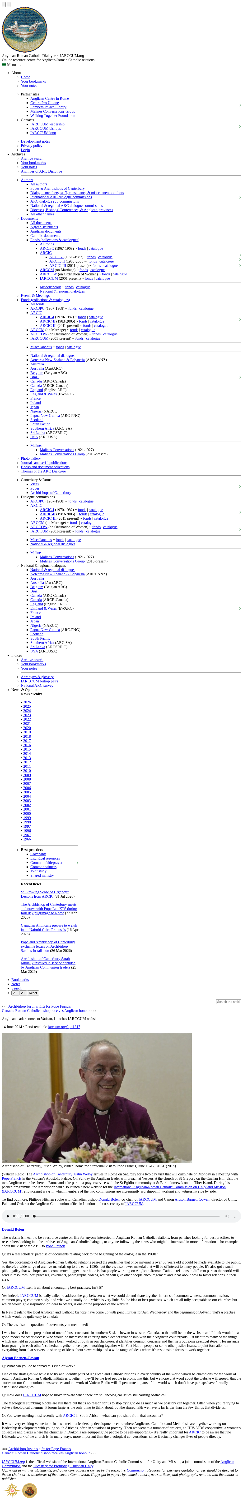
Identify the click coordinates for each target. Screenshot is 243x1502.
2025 (27, 706)
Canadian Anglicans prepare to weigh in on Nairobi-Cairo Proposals (49, 927)
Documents (29, 218)
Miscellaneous (50, 287)
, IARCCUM (28, 1295)
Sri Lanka (37, 433)
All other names (42, 214)
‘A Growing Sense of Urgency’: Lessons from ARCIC (45, 894)
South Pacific (40, 424)
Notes (15, 984)
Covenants (38, 854)
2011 (27, 766)
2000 (27, 813)
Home (25, 77)
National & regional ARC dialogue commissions (66, 206)
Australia (37, 364)
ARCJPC (47, 248)
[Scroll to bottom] (8, 4)
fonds (82, 248)
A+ (23, 993)
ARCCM (47, 270)
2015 (27, 749)
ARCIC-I (56, 257)
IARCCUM (49, 278)
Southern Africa (42, 428)
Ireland (35, 403)
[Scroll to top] (4, 4)
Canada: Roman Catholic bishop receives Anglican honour (46, 1011)
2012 (27, 762)
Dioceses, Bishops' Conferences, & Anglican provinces (71, 210)
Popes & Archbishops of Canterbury (57, 188)
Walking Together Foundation (52, 116)
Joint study (38, 871)
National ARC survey (37, 685)
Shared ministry (42, 875)
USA (34, 437)
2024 (27, 711)
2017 (27, 741)
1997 (27, 826)
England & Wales (43, 394)
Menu (11, 65)
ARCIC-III (57, 266)
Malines (36, 445)
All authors (38, 184)
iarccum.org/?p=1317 (64, 1027)
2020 (27, 728)
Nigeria (36, 411)
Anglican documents (45, 231)
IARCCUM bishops (45, 128)
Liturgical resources (45, 858)
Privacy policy (31, 146)
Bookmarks (20, 980)
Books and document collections (45, 467)
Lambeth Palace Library (48, 107)
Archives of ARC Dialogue (41, 171)
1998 (27, 822)
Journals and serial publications (44, 463)
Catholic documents (45, 236)
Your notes (29, 86)
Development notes (35, 141)
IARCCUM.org (13, 1462)
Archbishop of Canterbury (52, 1174)
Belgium (36, 373)
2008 (27, 779)
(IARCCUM (11, 1191)
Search (16, 988)
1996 (27, 831)
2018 (27, 736)
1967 (27, 835)
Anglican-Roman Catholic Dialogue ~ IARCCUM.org (43, 56)
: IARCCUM (15, 1287)
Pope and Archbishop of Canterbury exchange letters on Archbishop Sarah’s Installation (48, 946)
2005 (27, 792)
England (36, 390)
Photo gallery (31, 458)
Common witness (43, 867)
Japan (34, 407)
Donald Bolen (109, 1199)
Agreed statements (44, 227)
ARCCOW (48, 274)
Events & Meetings (35, 295)
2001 (27, 809)
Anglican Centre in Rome (49, 98)
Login (25, 150)
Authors (27, 180)
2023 (27, 715)
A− (15, 993)
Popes (34, 488)
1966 (27, 839)
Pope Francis (11, 1178)
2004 (27, 796)
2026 (27, 702)
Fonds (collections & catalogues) (54, 240)
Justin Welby (83, 1174)
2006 (27, 788)
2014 (27, 753)
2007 (27, 783)
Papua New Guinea (45, 415)
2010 (27, 771)
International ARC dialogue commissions (61, 197)
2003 (27, 801)
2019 (27, 732)
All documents (41, 223)
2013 (27, 758)
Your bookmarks (33, 81)
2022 (27, 719)
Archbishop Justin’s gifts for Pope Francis (39, 1006)
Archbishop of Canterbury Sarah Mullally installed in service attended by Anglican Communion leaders (48, 963)
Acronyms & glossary (37, 677)
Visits (34, 484)
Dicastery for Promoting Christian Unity (63, 1466)
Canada (36, 381)
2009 (27, 775)
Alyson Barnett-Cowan (192, 1199)
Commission (136, 1470)
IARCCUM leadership (47, 124)
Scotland (36, 420)
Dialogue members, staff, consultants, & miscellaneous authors (77, 193)
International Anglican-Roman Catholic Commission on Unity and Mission (170, 1187)
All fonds (47, 244)
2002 (27, 805)
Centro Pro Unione (44, 103)
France (35, 398)
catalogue (96, 248)
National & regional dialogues (62, 291)
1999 (27, 818)
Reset (33, 993)
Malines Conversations (57, 450)
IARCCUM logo (43, 133)
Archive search (32, 158)
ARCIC (46, 253)
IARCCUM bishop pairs (39, 681)
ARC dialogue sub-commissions (54, 201)
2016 (27, 745)
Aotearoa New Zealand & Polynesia (57, 360)
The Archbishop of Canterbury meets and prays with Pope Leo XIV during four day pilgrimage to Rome (49, 908)
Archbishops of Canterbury (50, 493)
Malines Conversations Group (52, 111)
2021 (27, 723)
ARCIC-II (57, 261)
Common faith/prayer (46, 862)
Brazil (34, 377)
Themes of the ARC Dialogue (43, 471)
